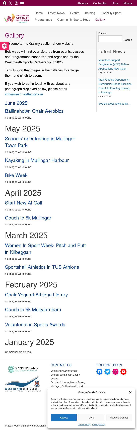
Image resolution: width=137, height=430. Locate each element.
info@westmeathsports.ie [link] (24, 94)
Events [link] (74, 13)
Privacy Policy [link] (98, 424)
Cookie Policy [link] (84, 424)
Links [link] (115, 3)
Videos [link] (127, 3)
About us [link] (82, 3)
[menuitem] (83, 3)
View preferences (118, 417)
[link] (4, 46)
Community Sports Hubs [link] (73, 19)
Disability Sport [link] (110, 13)
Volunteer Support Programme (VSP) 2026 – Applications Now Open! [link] (113, 64)
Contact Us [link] (99, 3)
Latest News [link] (56, 13)
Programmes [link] (43, 19)
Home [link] (39, 13)
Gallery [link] (100, 19)
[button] (130, 392)
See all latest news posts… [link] (114, 103)
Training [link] (90, 13)
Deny (91, 417)
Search (102, 33)
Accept (64, 417)
